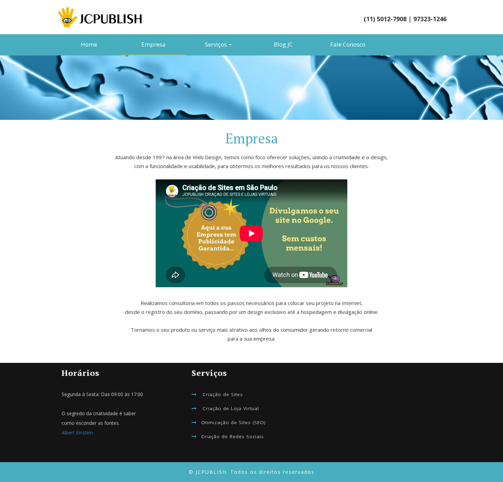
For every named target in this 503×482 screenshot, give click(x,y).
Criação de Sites (223, 394)
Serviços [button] (216, 44)
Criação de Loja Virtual (231, 408)
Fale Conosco (347, 44)
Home (89, 44)
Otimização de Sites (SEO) (233, 422)
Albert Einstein (77, 432)
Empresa (153, 44)
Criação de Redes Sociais (232, 436)
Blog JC (283, 44)
